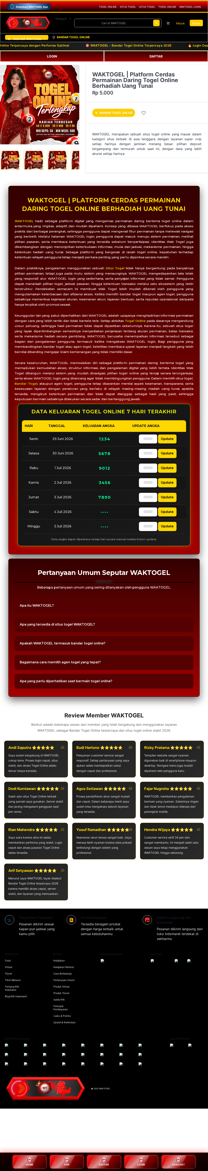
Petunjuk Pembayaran (60, 1008)
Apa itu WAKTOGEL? (37, 605)
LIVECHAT (178, 1164)
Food (8, 960)
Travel (8, 973)
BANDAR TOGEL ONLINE (116, 112)
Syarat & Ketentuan (64, 1022)
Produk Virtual (61, 986)
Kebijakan (59, 960)
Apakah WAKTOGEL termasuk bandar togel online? (62, 643)
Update (167, 439)
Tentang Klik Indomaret (12, 988)
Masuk (180, 23)
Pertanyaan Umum (64, 980)
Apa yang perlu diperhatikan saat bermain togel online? (66, 681)
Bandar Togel (26, 384)
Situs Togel (115, 268)
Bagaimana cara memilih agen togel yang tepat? (60, 662)
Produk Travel (61, 993)
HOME (29, 1164)
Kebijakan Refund (63, 967)
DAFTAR (156, 56)
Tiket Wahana (13, 980)
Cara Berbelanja (62, 973)
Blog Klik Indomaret (16, 996)
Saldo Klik (59, 999)
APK (66, 1164)
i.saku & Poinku (62, 1015)
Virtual (8, 967)
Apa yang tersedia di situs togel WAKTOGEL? (57, 624)
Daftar (196, 23)
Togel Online (135, 321)
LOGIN (52, 56)
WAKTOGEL (24, 221)
